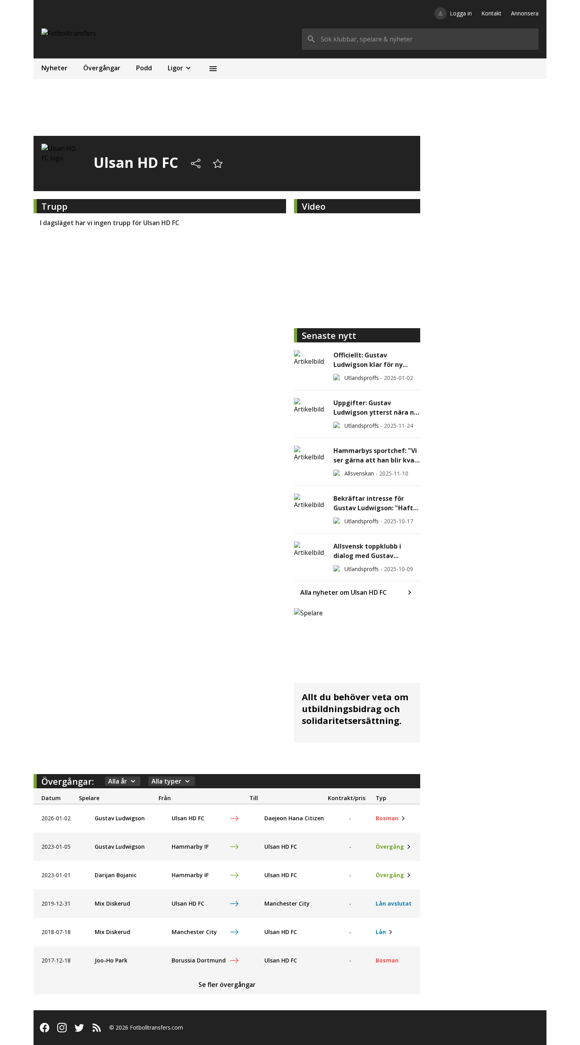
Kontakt (491, 13)
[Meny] (213, 68)
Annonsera (525, 13)
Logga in (461, 13)
